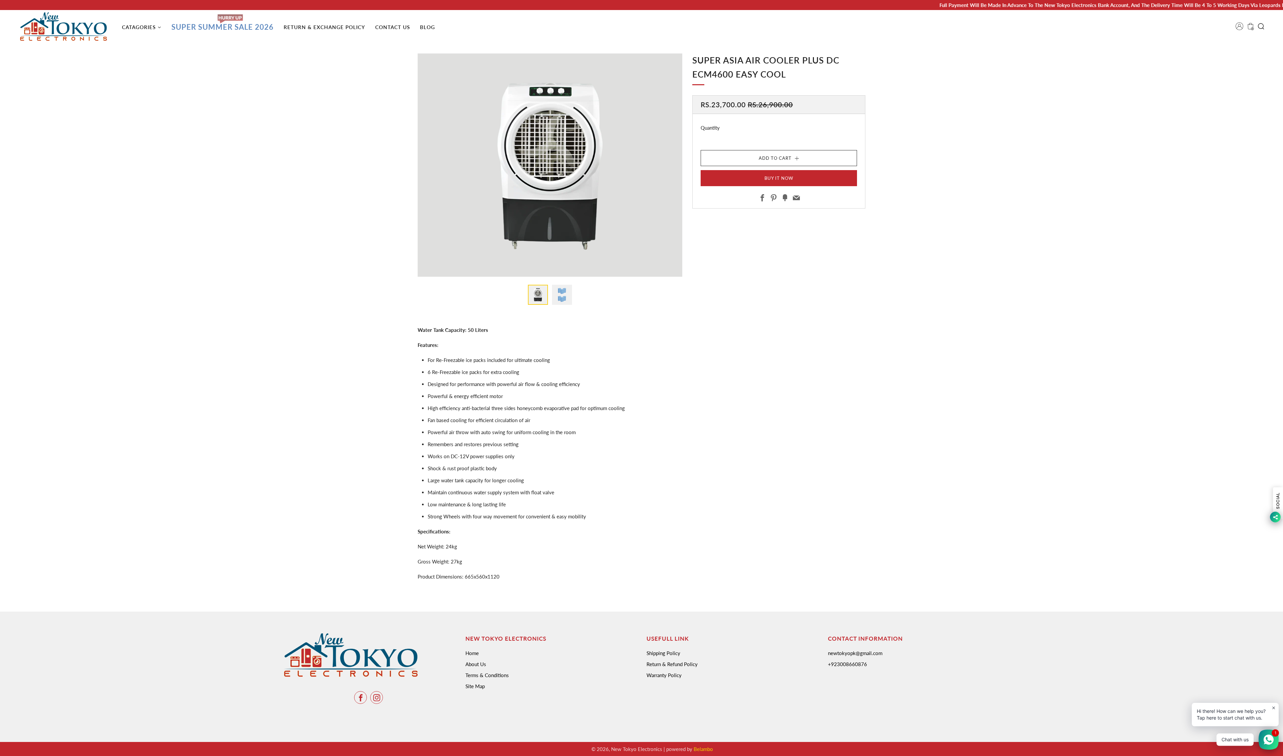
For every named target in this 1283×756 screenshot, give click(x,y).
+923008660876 (847, 664)
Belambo (703, 749)
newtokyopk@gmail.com (855, 653)
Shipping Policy (663, 653)
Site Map (475, 686)
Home (472, 653)
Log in (1242, 28)
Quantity (710, 128)
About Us (475, 664)
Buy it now (778, 178)
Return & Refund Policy (672, 664)
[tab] (538, 295)
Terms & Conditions (487, 675)
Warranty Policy (664, 675)
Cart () (1250, 28)
